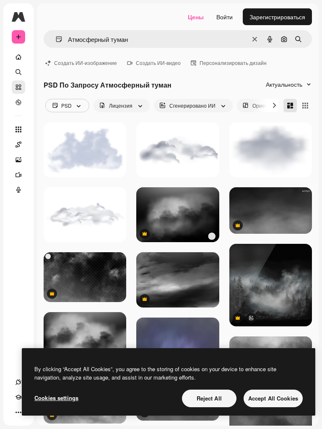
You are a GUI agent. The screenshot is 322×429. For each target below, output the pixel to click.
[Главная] (18, 57)
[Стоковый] (18, 87)
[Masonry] (290, 105)
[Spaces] (18, 144)
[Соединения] (18, 382)
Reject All (209, 398)
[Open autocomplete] (55, 39)
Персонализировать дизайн (233, 62)
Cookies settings (56, 398)
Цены (196, 17)
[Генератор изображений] (18, 159)
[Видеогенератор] (18, 174)
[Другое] (18, 412)
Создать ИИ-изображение (85, 62)
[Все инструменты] (18, 129)
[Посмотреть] (18, 102)
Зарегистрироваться (277, 17)
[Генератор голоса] (18, 189)
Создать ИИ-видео (158, 62)
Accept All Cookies (273, 398)
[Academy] (18, 397)
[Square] (305, 105)
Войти (224, 17)
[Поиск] (18, 72)
